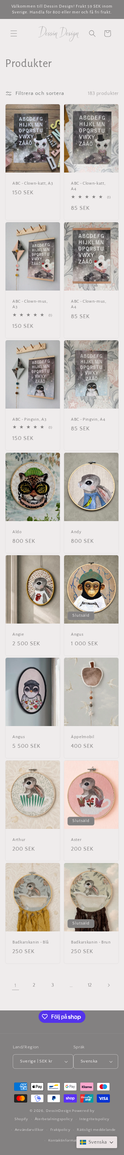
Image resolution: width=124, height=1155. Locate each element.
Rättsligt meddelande (96, 1130)
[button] (13, 33)
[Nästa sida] (108, 985)
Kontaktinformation (65, 1140)
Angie (18, 634)
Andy (76, 531)
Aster (76, 839)
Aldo (17, 531)
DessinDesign (58, 1111)
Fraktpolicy (60, 1130)
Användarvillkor (29, 1130)
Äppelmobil (82, 736)
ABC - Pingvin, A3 (29, 419)
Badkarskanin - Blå (30, 941)
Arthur (18, 839)
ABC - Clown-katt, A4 (88, 186)
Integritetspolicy (94, 1119)
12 (90, 985)
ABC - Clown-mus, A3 (30, 304)
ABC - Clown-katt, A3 (32, 183)
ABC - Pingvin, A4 (88, 419)
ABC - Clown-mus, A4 (88, 304)
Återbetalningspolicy (54, 1119)
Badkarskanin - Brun (91, 941)
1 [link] (15, 985)
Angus (77, 634)
